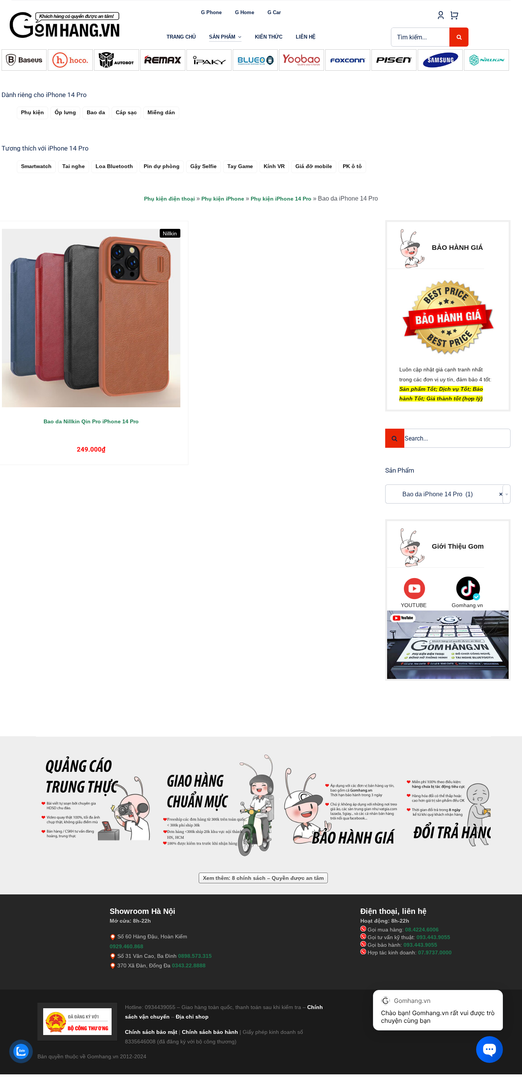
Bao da (96, 112)
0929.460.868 (126, 946)
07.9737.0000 (435, 952)
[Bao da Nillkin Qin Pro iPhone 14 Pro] (91, 318)
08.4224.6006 (422, 930)
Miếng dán (161, 112)
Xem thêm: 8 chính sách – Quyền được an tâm (263, 878)
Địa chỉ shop (192, 1017)
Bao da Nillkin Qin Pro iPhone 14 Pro (91, 421)
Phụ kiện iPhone (222, 199)
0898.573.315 (195, 956)
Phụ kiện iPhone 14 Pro (281, 199)
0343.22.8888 (189, 965)
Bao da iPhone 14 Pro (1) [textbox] (446, 494)
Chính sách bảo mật (151, 1032)
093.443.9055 (433, 937)
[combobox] (448, 494)
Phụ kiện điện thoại (169, 199)
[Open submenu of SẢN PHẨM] (240, 37)
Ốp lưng (65, 112)
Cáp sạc (126, 112)
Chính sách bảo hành (210, 1032)
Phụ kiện (32, 112)
